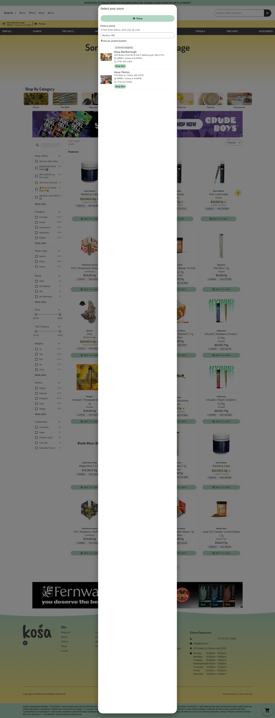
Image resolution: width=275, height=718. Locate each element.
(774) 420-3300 (124, 61)
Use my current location (114, 40)
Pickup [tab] (139, 18)
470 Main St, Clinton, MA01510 (129, 75)
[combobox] (135, 35)
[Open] (172, 35)
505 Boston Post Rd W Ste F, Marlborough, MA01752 (139, 55)
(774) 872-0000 (124, 82)
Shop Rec (120, 66)
